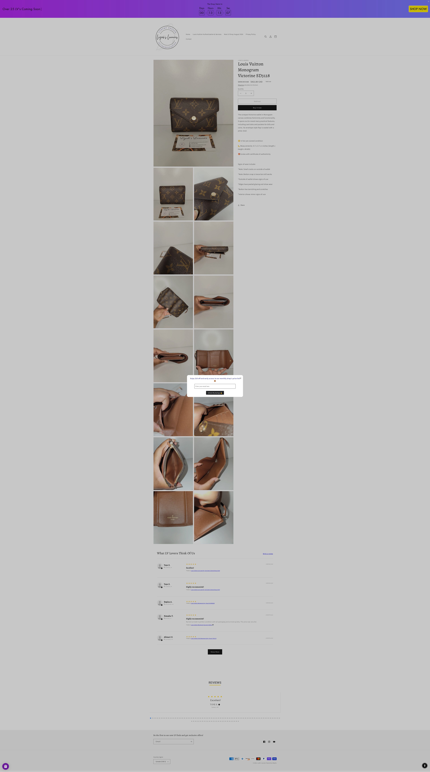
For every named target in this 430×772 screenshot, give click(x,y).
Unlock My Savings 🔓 (215, 393)
